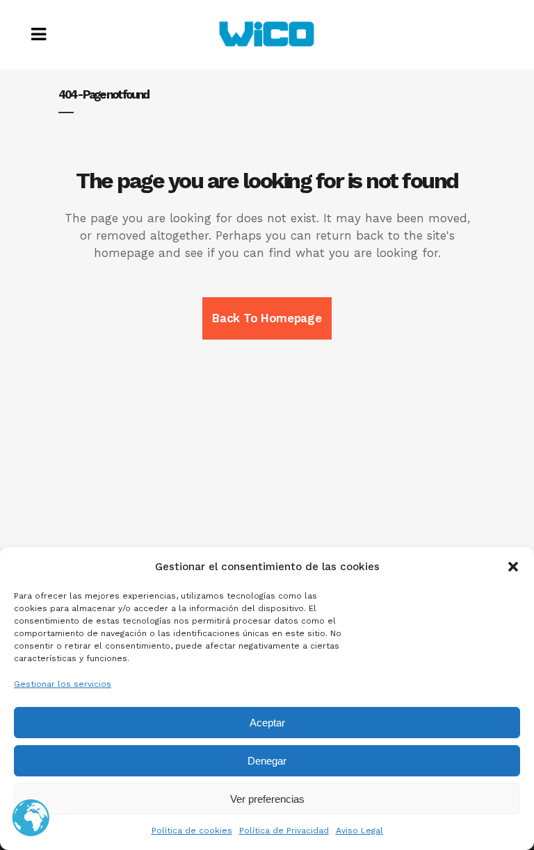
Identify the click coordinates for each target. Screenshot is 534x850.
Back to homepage (266, 318)
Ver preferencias (267, 799)
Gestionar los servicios (62, 684)
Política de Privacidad (284, 830)
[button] (513, 567)
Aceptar (267, 722)
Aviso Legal (359, 830)
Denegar (267, 761)
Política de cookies (192, 830)
